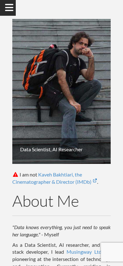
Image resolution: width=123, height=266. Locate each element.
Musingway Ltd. (86, 252)
